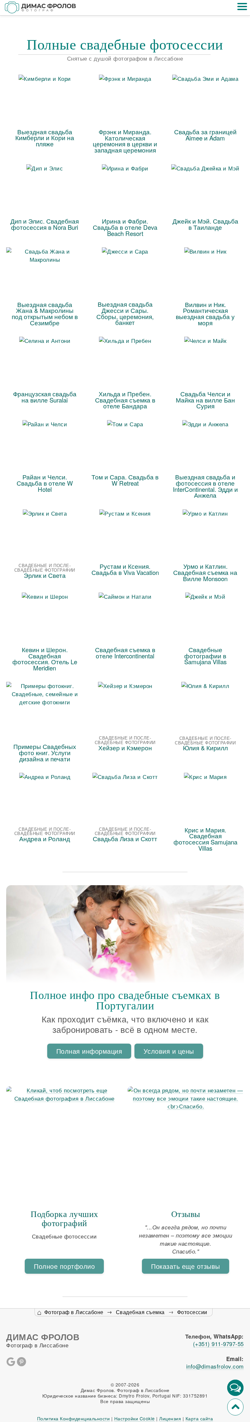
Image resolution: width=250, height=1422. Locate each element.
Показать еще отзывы (185, 1266)
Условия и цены (169, 1051)
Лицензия (170, 1418)
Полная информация (89, 1051)
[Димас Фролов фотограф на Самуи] (40, 7)
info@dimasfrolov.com (215, 1366)
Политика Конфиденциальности (73, 1418)
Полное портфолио (64, 1266)
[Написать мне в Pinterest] (21, 1364)
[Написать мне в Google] (10, 1364)
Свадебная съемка (140, 1312)
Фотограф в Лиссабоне (74, 1312)
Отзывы (185, 1213)
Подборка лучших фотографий (64, 1218)
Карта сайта (199, 1418)
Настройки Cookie (134, 1418)
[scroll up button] (235, 1407)
